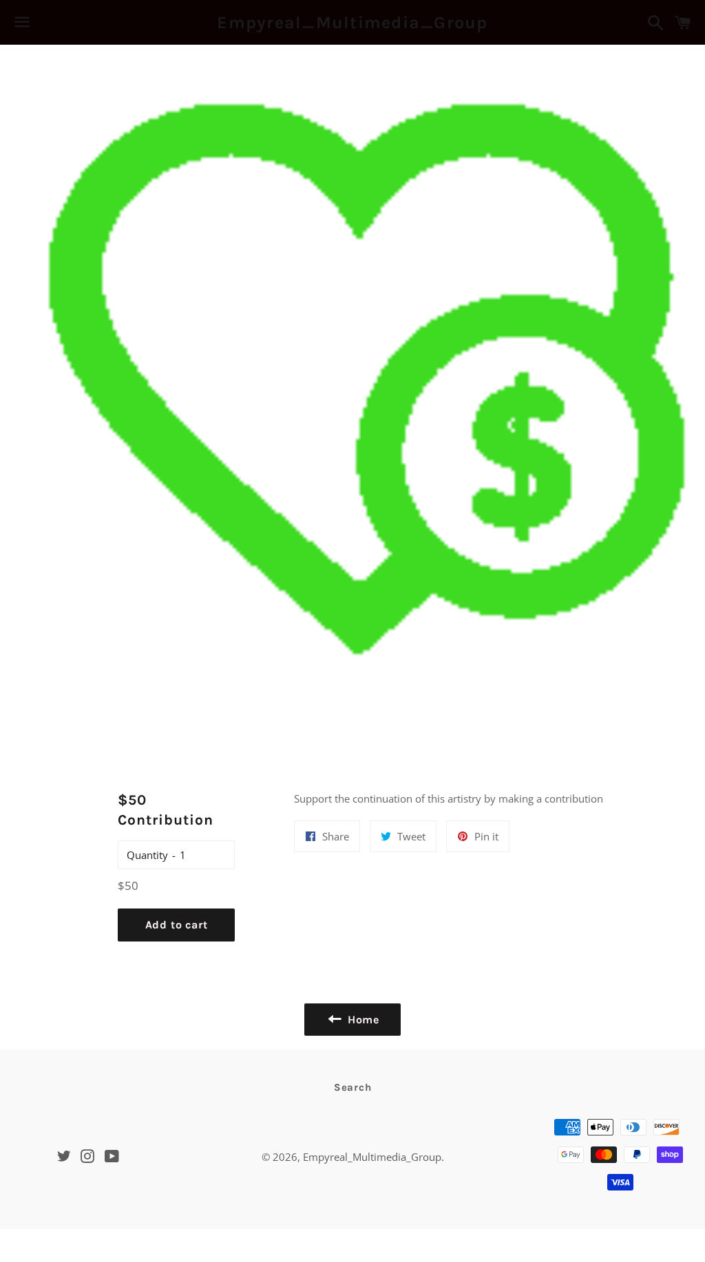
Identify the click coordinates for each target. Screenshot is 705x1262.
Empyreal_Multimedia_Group (352, 22)
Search (353, 1087)
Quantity (147, 855)
